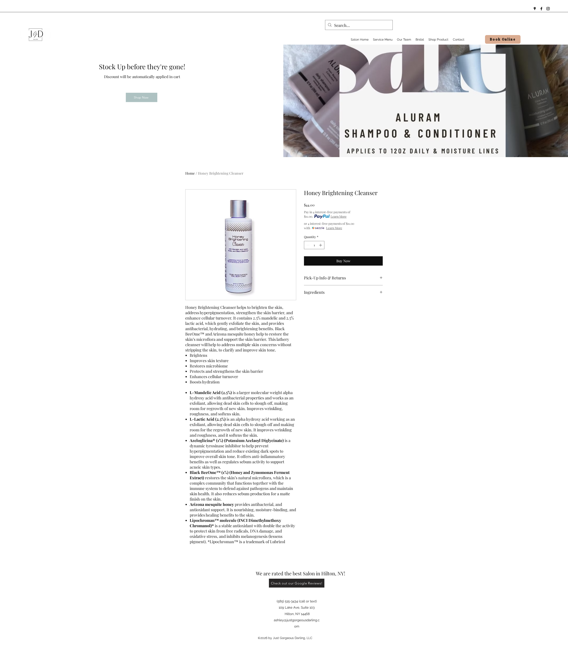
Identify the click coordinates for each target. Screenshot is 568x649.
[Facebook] (541, 8)
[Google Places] (534, 8)
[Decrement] (307, 245)
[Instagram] (548, 8)
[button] (383, 39)
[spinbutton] (314, 245)
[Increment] (321, 245)
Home (190, 173)
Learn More (339, 216)
